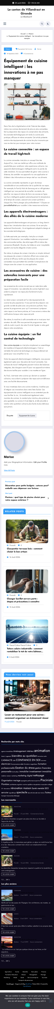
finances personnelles (17, 779)
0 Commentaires (28, 54)
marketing (14, 790)
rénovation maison (21, 803)
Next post (8, 493)
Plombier (5, 798)
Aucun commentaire (36, 852)
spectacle (22, 807)
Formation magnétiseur (30, 779)
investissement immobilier (40, 786)
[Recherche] (42, 24)
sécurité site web (32, 807)
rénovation (7, 803)
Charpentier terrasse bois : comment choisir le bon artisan (24, 550)
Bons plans (34, 986)
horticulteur (15, 786)
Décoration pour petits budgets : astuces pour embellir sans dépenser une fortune (26, 487)
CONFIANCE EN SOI (28, 775)
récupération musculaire (40, 799)
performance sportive (33, 795)
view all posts (9, 470)
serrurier (4, 807)
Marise (39, 49)
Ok (27, 1005)
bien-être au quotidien (24, 770)
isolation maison (6, 790)
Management (33, 989)
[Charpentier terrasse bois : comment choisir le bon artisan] (27, 531)
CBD (14, 775)
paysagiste (24, 795)
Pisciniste (46, 794)
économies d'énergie (13, 810)
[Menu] (5, 24)
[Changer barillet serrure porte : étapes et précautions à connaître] (27, 581)
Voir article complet (8, 840)
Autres (17, 986)
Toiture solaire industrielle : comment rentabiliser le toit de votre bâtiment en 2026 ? (24, 650)
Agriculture (8, 986)
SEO (47, 802)
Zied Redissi (22, 736)
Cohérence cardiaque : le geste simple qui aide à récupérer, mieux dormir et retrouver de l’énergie (27, 731)
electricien (5, 778)
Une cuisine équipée (11, 345)
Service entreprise (33, 992)
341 (7, 894)
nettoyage (38, 790)
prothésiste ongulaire (16, 799)
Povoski (13, 545)
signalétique (12, 807)
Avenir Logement (6, 771)
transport (4, 810)
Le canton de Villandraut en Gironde (26, 11)
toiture (42, 807)
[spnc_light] (48, 23)
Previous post (10, 482)
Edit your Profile (40, 462)
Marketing (7, 992)
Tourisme (17, 844)
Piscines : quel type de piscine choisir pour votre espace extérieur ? (25, 498)
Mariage (43, 989)
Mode (15, 992)
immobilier (24, 786)
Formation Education (11, 989)
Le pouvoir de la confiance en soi (25, 954)
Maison (8, 49)
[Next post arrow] (48, 498)
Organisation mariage (10, 795)
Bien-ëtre (11, 682)
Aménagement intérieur (23, 765)
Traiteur (48, 807)
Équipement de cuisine (25, 49)
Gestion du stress (25, 782)
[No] (50, 1000)
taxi (39, 807)
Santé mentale (38, 802)
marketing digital (25, 790)
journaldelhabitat (10, 205)
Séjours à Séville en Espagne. (24, 907)
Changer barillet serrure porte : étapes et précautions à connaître (23, 600)
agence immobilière (7, 766)
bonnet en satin (42, 771)
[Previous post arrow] (48, 485)
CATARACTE (6, 774)
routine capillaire (28, 799)
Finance (43, 986)
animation (42, 765)
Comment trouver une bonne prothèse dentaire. (30, 930)
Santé (16, 928)
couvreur (43, 775)
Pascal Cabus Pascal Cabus (20, 645)
